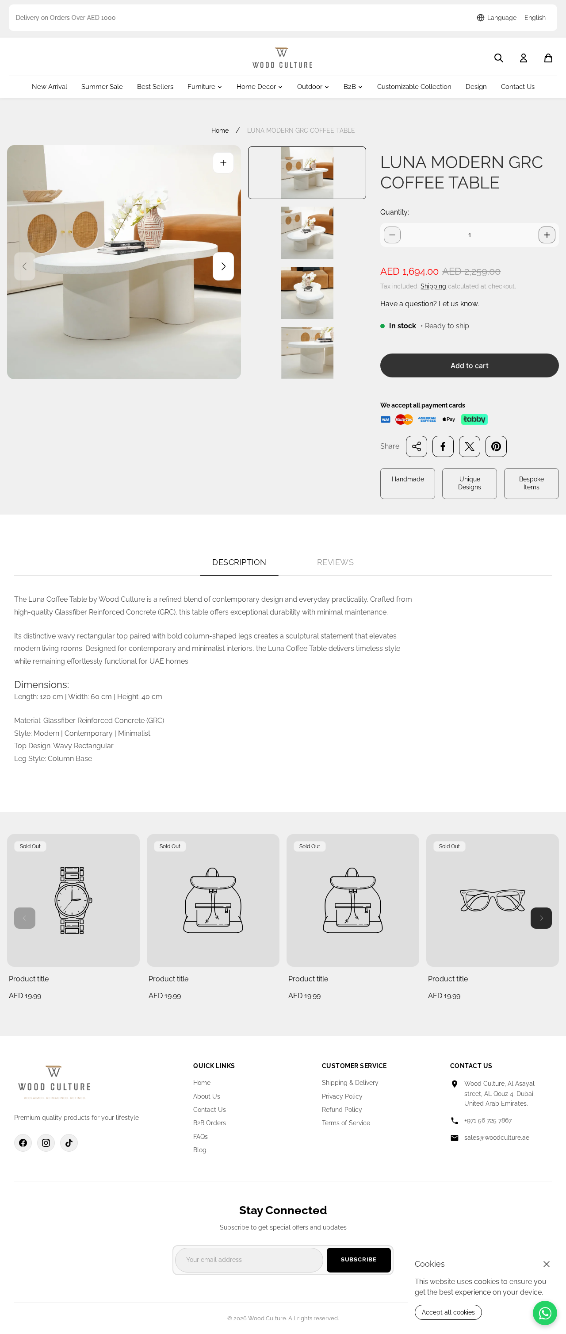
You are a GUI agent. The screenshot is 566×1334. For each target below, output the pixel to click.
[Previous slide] (24, 266)
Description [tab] (239, 562)
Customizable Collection (414, 87)
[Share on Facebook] (443, 446)
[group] (307, 173)
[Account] (523, 58)
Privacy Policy (342, 1096)
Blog (200, 1149)
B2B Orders (209, 1122)
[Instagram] (46, 1143)
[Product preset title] (73, 900)
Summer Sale (102, 87)
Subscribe (359, 1259)
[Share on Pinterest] (496, 446)
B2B (350, 87)
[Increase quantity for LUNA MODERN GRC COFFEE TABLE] (547, 235)
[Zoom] (223, 162)
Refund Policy (342, 1109)
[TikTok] (69, 1143)
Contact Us (518, 87)
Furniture (201, 87)
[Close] (546, 1264)
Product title (29, 979)
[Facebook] (23, 1143)
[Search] (499, 58)
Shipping (433, 286)
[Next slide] (223, 266)
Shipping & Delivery (350, 1082)
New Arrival (49, 87)
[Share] (416, 446)
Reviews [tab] (335, 562)
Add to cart (470, 365)
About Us (206, 1096)
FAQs (200, 1136)
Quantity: (394, 212)
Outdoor (309, 87)
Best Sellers (155, 87)
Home (220, 130)
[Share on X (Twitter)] (469, 446)
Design (476, 87)
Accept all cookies (448, 1312)
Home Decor (256, 87)
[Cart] (548, 58)
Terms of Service (346, 1122)
